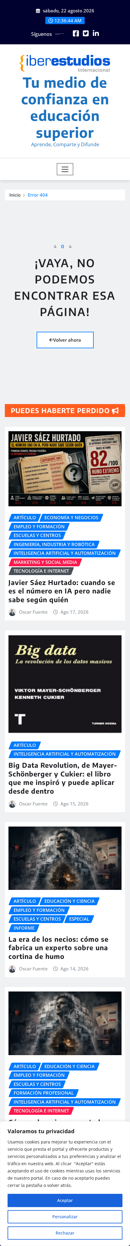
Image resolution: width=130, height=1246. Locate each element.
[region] (65, 1183)
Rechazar (65, 1233)
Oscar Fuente (33, 612)
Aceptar (65, 1200)
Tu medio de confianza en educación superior (65, 107)
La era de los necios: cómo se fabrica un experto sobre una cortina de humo (58, 947)
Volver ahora (67, 340)
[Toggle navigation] (65, 169)
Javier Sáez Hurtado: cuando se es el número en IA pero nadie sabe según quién (61, 591)
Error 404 (38, 195)
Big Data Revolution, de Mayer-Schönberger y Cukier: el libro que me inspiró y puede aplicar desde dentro (62, 778)
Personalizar (65, 1216)
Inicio (15, 195)
